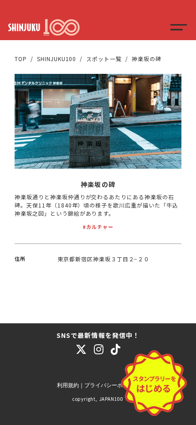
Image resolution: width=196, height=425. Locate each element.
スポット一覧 (104, 58)
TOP (21, 58)
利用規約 (68, 385)
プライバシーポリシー (111, 385)
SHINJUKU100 (57, 58)
